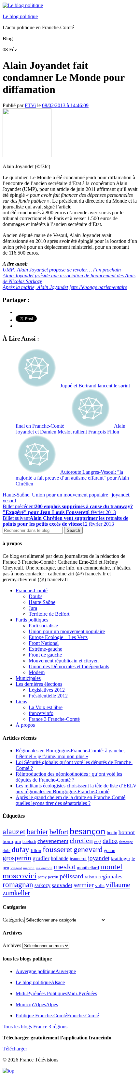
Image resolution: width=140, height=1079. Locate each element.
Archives (12, 945)
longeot (16, 868)
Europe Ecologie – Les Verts (58, 637)
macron (29, 868)
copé (97, 842)
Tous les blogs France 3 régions (35, 1026)
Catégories (13, 919)
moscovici (19, 875)
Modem (37, 672)
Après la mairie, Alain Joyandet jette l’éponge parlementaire (65, 287)
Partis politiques (32, 619)
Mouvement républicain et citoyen (64, 660)
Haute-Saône (16, 494)
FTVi (30, 105)
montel (111, 866)
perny (42, 877)
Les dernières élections (39, 684)
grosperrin (17, 858)
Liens (21, 701)
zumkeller (16, 893)
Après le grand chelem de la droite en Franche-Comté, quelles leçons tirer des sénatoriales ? (71, 800)
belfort (58, 832)
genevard (88, 849)
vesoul (9, 500)
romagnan (18, 884)
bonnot (127, 832)
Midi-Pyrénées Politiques (56, 993)
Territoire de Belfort (49, 614)
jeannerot (78, 858)
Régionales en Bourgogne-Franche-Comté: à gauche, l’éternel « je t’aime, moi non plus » (70, 753)
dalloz (110, 840)
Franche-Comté (32, 590)
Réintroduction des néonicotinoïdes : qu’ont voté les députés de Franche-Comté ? (69, 777)
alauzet (14, 831)
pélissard (71, 876)
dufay (20, 850)
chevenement (52, 841)
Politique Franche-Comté (57, 1015)
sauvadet (62, 885)
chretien (81, 840)
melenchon (44, 868)
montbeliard (88, 867)
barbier (37, 831)
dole (6, 850)
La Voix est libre (46, 707)
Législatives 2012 (47, 690)
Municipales (28, 678)
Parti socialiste (43, 625)
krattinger (120, 858)
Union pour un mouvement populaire (70, 494)
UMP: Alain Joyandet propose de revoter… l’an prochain (62, 269)
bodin (112, 832)
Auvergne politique (46, 971)
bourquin (12, 841)
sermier (84, 885)
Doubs (35, 596)
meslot (65, 866)
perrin (53, 877)
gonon (109, 850)
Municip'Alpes (37, 1004)
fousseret (57, 849)
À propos (25, 725)
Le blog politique (20, 16)
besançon (87, 831)
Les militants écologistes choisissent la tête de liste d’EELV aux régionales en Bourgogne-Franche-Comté (76, 788)
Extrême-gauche (45, 649)
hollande (59, 858)
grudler (41, 858)
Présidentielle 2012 (48, 695)
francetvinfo (41, 713)
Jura (33, 608)
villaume (118, 884)
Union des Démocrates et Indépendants (69, 666)
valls (100, 885)
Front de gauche (45, 655)
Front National (44, 643)
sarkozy (42, 885)
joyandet (120, 494)
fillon (36, 850)
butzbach (29, 841)
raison (91, 876)
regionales (110, 876)
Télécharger (15, 1048)
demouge (126, 842)
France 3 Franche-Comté (54, 719)
